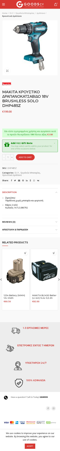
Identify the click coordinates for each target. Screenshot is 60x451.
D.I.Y (11, 13)
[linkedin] (27, 180)
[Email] (19, 180)
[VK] (38, 180)
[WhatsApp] (34, 180)
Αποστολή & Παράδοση (15, 229)
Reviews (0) (8, 222)
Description (9, 192)
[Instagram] (53, 408)
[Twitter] (15, 180)
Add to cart (25, 157)
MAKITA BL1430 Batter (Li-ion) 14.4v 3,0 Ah (44, 296)
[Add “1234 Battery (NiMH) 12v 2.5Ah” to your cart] (25, 253)
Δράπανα (41, 13)
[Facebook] (11, 180)
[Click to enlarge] (7, 71)
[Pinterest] (23, 180)
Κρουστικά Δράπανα (12, 16)
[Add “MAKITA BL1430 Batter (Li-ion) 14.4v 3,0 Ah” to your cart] (53, 253)
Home (4, 13)
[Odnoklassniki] (30, 180)
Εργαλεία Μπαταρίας (25, 13)
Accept (30, 446)
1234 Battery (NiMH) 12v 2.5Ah (14, 296)
